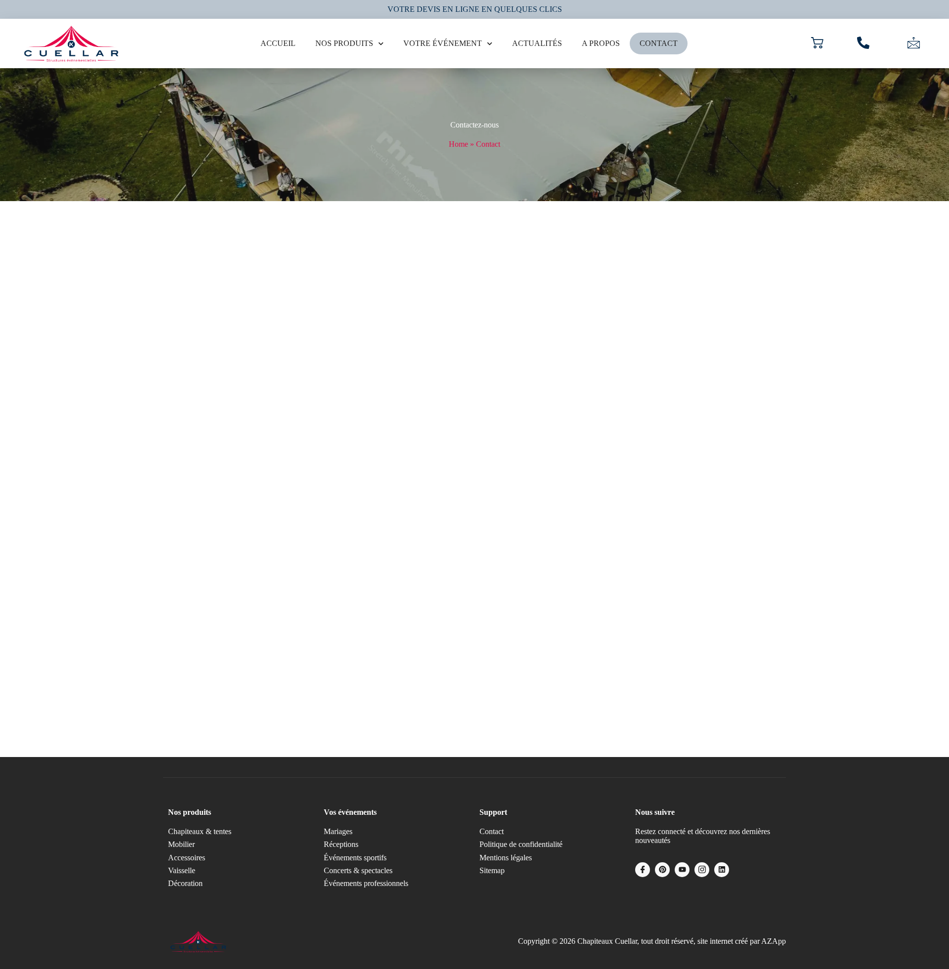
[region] (128, 882)
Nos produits (344, 43)
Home (458, 144)
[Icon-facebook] (642, 869)
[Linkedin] (721, 869)
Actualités (537, 43)
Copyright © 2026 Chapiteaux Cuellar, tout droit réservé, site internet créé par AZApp (652, 941)
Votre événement (442, 43)
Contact (659, 43)
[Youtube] (682, 869)
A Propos (601, 43)
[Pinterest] (662, 869)
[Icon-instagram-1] (701, 869)
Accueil (278, 43)
